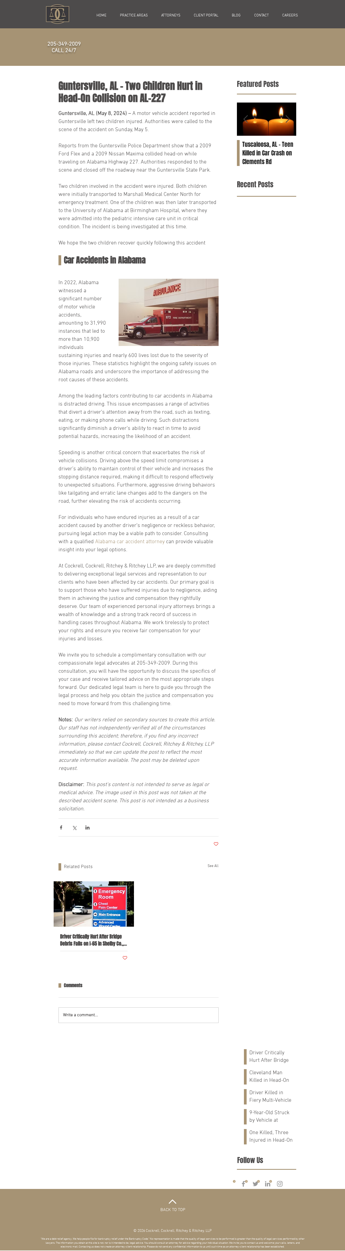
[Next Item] (287, 119)
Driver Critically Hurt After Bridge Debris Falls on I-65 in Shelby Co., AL (91, 940)
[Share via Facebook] (61, 827)
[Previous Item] (245, 119)
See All (213, 866)
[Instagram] (280, 1184)
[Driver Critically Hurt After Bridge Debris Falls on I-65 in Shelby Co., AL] (94, 904)
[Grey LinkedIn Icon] (267, 1184)
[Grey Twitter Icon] (255, 1184)
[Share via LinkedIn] (87, 827)
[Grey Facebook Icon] (243, 1184)
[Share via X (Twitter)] (74, 827)
